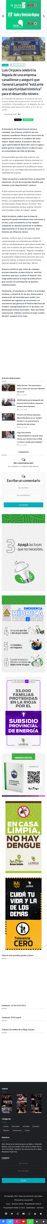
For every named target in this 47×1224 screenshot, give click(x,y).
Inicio (8, 1204)
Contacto (5, 1158)
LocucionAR (28, 1200)
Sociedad (26, 1126)
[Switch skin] (44, 17)
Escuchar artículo (19, 65)
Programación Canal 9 (33, 1204)
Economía (36, 1126)
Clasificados (30, 1208)
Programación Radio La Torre (14, 1208)
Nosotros (6, 1137)
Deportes (6, 1130)
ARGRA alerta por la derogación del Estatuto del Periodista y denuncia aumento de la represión (30, 403)
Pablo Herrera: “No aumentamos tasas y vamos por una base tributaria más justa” (31, 388)
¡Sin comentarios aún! (23, 463)
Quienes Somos (18, 1204)
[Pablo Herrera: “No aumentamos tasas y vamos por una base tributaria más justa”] (8, 387)
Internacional (17, 1130)
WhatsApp (28, 119)
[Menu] (3, 17)
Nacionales (15, 1126)
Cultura (27, 1130)
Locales (5, 65)
